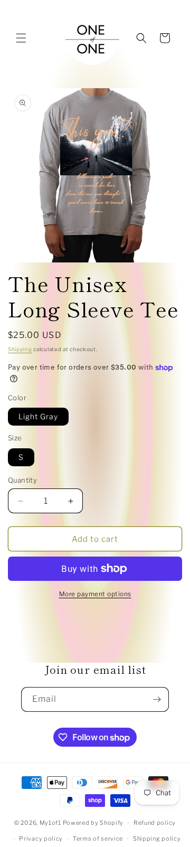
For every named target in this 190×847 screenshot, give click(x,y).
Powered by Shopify (93, 822)
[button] (21, 38)
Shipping (20, 349)
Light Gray (38, 416)
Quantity (22, 480)
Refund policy (155, 822)
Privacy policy (41, 838)
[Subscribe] (156, 699)
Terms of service (98, 838)
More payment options (95, 594)
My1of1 (50, 822)
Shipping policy (157, 838)
